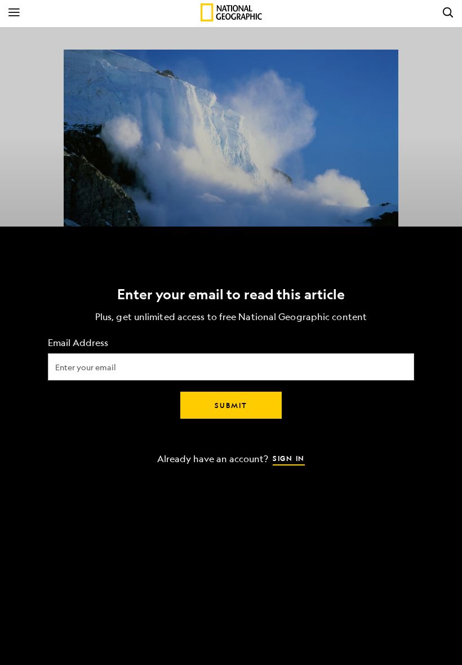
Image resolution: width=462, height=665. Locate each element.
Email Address (78, 343)
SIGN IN (289, 458)
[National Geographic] (231, 12)
